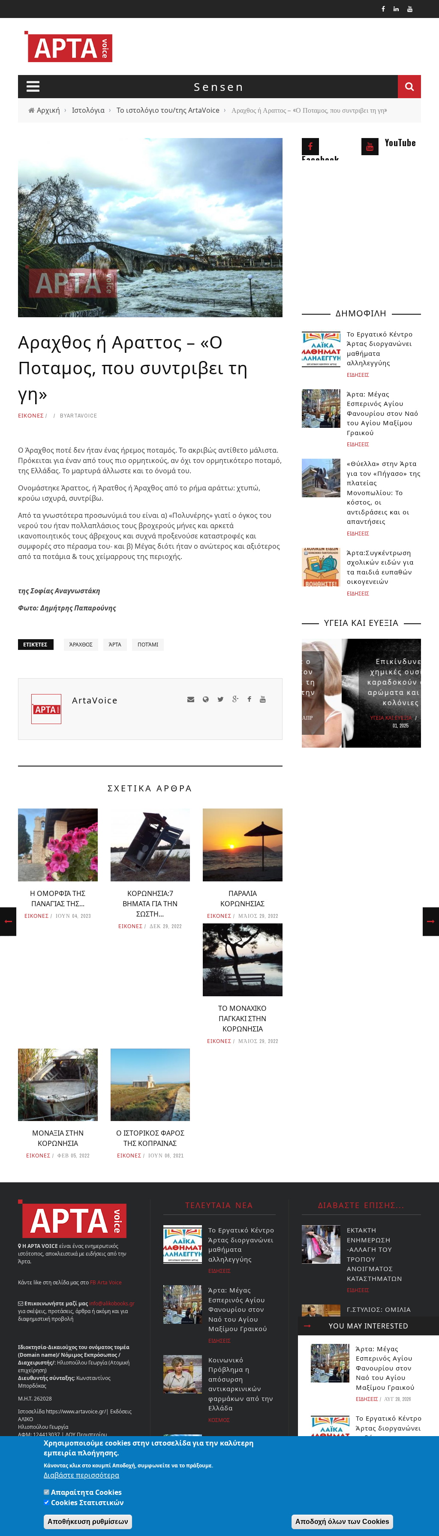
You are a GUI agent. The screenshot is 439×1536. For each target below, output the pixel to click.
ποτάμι (148, 644)
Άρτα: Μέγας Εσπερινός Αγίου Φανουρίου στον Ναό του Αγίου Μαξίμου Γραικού (385, 1368)
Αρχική (48, 110)
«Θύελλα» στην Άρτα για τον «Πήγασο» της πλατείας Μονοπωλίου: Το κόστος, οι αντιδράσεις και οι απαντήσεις (384, 492)
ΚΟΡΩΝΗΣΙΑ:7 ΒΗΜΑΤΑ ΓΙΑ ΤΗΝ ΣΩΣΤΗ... (150, 904)
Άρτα (115, 644)
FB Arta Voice (106, 1282)
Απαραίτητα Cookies (86, 1492)
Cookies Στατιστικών (87, 1502)
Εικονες (31, 415)
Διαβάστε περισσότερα (81, 1475)
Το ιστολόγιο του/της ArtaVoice (168, 110)
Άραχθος (81, 644)
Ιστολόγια (88, 110)
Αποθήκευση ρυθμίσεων (88, 1521)
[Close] (307, 1326)
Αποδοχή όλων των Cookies (342, 1521)
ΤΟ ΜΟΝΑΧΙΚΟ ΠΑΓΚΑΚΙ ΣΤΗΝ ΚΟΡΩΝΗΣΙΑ (242, 1019)
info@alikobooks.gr (112, 1303)
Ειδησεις (367, 1399)
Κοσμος (219, 1420)
